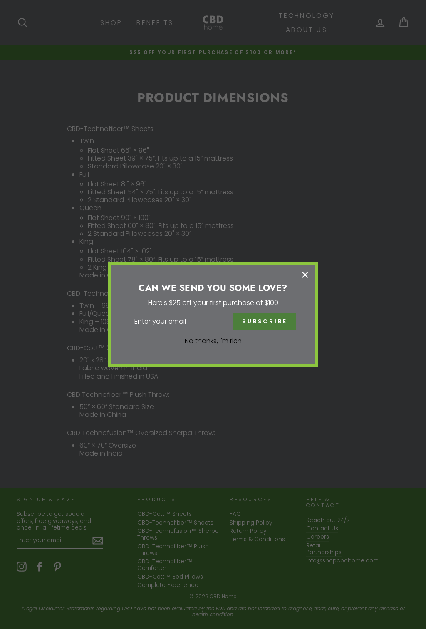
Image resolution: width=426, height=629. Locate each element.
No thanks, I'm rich (213, 341)
